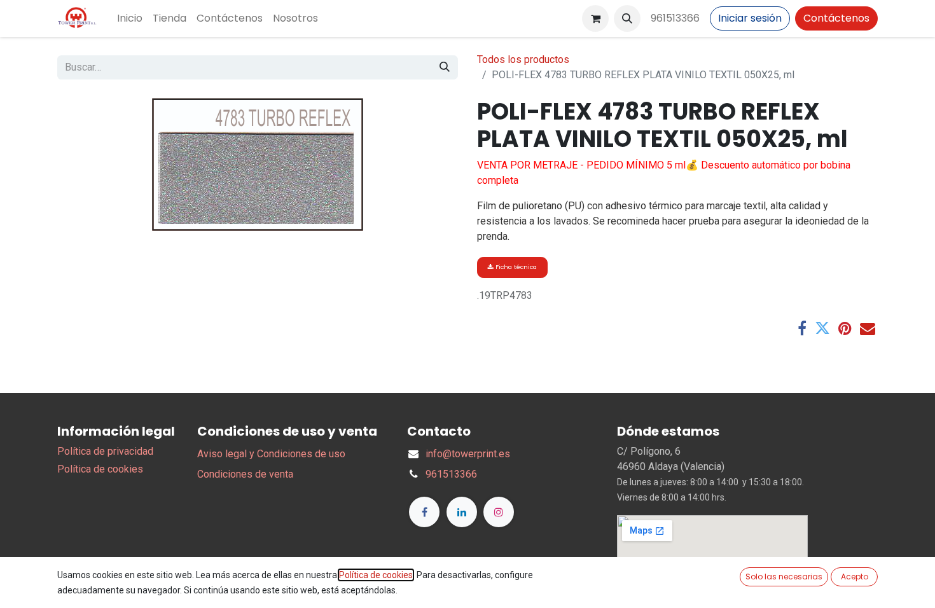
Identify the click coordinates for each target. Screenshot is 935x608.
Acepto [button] (854, 576)
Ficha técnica (515, 267)
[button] (627, 18)
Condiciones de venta (245, 474)
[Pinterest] (845, 328)
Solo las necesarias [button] (783, 576)
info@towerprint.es (468, 454)
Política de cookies (100, 469)
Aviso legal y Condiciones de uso (271, 454)
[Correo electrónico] (867, 328)
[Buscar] (444, 67)
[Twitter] (822, 328)
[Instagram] (498, 512)
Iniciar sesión (750, 18)
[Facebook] (802, 328)
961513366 (675, 18)
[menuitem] (130, 18)
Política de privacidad (105, 451)
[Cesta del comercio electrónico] (595, 18)
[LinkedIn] (462, 512)
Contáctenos (836, 18)
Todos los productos (523, 59)
